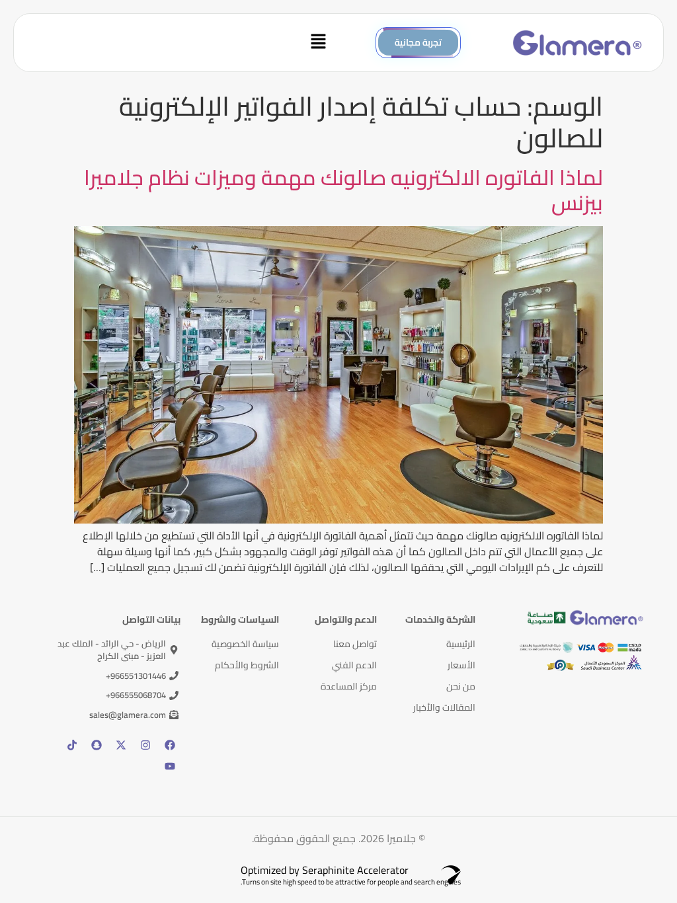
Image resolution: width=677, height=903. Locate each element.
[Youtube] (169, 766)
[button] (179, 42)
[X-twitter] (121, 745)
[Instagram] (145, 745)
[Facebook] (169, 745)
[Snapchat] (96, 745)
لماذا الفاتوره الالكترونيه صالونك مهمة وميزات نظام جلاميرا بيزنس (343, 189)
